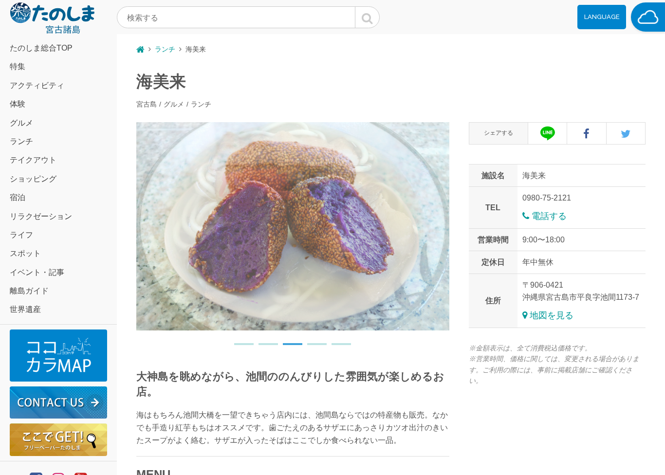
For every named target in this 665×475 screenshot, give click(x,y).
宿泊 (17, 197)
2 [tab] (263, 348)
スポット (25, 253)
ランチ (21, 141)
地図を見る (551, 315)
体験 (17, 104)
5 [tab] (336, 348)
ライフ (21, 235)
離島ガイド (29, 291)
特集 (17, 66)
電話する (549, 216)
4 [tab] (312, 348)
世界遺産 (25, 309)
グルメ (21, 123)
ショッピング (33, 179)
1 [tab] (239, 348)
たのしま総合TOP (41, 48)
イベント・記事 (37, 272)
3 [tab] (288, 348)
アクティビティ (37, 85)
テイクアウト (33, 160)
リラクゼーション (41, 216)
